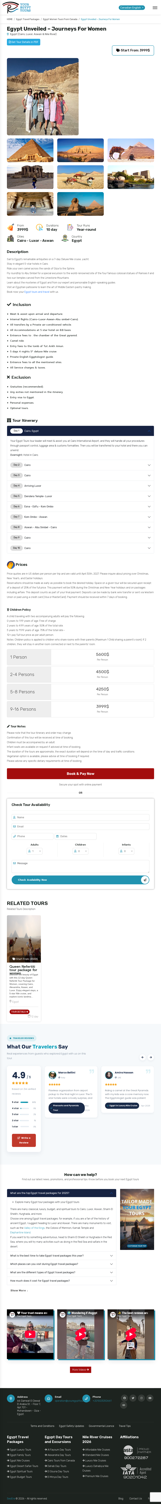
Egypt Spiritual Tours (21, 1471)
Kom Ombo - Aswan (30, 516)
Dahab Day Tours (56, 1466)
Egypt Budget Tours (20, 1476)
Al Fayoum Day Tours (59, 1449)
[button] (142, 1057)
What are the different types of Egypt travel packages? (42, 1272)
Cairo (22, 465)
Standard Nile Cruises (97, 1455)
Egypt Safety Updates (71, 1426)
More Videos (79, 1369)
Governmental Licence (101, 1426)
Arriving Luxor (27, 485)
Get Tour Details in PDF (24, 42)
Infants (126, 845)
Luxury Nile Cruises (95, 1460)
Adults (35, 845)
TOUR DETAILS (18, 1011)
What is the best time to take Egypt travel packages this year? (47, 1255)
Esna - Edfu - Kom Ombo (33, 506)
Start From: (27, 959)
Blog (120, 1498)
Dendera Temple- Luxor (33, 496)
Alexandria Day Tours (59, 1455)
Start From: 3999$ (135, 50)
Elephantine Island (20, 1232)
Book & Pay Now (80, 774)
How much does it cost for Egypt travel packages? (40, 1280)
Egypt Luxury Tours (20, 1449)
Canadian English (131, 7)
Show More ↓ (19, 1290)
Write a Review (24, 1140)
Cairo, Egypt (26, 430)
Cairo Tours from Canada (61, 1460)
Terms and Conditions (42, 1426)
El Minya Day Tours (57, 1476)
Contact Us (135, 1498)
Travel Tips (125, 1426)
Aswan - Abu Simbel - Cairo (35, 527)
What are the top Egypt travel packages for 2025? (39, 1193)
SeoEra (11, 1498)
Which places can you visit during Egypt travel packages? (44, 1264)
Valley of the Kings (34, 1227)
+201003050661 (102, 1400)
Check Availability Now (32, 880)
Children (80, 845)
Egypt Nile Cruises (19, 1460)
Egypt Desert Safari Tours (23, 1466)
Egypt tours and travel (36, 291)
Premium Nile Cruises (96, 1476)
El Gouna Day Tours (58, 1471)
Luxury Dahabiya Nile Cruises (95, 1468)
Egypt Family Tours (20, 1455)
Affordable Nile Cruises (97, 1449)
